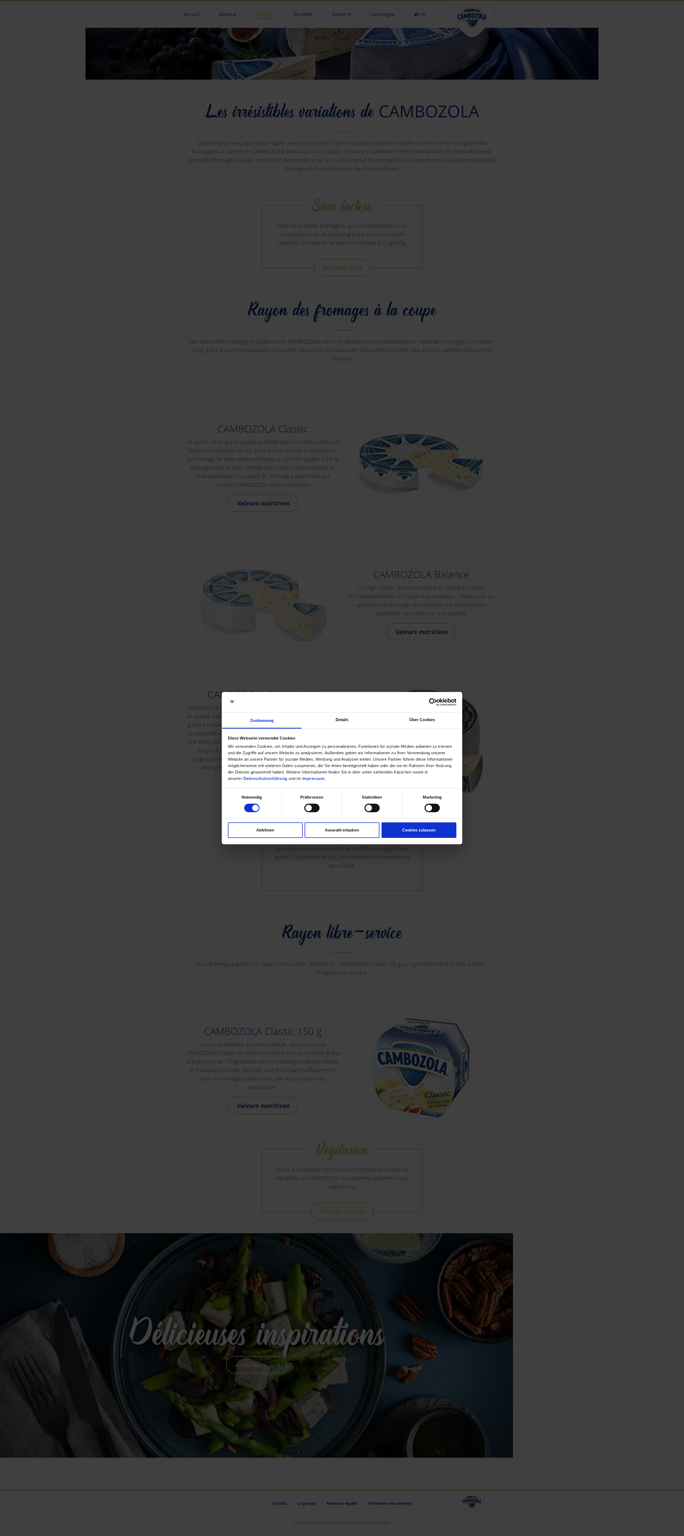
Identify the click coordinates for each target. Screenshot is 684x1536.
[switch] (312, 808)
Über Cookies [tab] (422, 719)
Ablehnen (265, 830)
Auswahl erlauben (342, 830)
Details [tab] (342, 719)
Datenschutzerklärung (265, 778)
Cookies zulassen (419, 830)
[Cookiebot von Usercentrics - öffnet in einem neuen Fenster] (433, 702)
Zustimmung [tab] (262, 720)
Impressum (313, 778)
